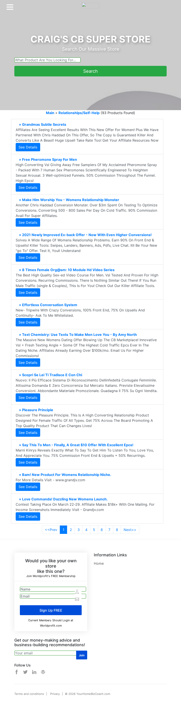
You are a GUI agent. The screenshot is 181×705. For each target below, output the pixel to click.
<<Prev (51, 529)
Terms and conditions (29, 694)
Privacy (55, 694)
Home (99, 563)
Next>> (130, 529)
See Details (28, 147)
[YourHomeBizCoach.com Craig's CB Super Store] (90, 4)
